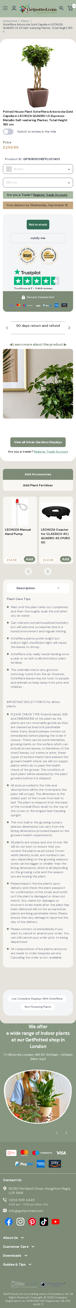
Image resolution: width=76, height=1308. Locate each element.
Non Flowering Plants (38, 1006)
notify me (38, 238)
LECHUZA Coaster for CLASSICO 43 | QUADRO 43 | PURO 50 (55, 536)
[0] (70, 9)
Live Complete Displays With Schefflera (37, 998)
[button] (7, 328)
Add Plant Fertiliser (38, 485)
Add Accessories (38, 474)
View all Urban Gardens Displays (38, 442)
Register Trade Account (50, 195)
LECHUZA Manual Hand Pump (18, 532)
